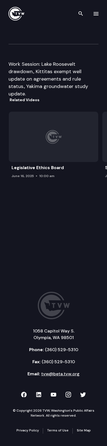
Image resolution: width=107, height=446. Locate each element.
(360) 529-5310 (61, 350)
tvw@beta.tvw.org (60, 374)
